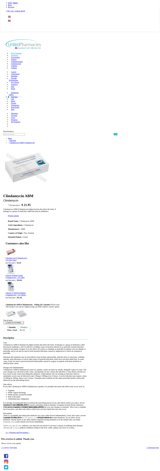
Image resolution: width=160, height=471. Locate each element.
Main (10, 138)
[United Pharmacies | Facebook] (6, 458)
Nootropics (15, 105)
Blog (10, 5)
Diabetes (14, 76)
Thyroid (14, 116)
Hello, (13, 3)
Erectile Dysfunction (13, 79)
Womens (14, 120)
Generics (14, 84)
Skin (12, 109)
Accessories (15, 57)
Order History (8, 444)
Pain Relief (15, 107)
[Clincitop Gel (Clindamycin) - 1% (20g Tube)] (11, 252)
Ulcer (13, 118)
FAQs (5, 423)
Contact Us (7, 434)
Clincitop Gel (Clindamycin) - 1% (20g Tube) (17, 259)
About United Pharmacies (12, 426)
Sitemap (6, 432)
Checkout (6, 450)
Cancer (13, 72)
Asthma (14, 68)
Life (12, 99)
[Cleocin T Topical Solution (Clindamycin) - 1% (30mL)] (11, 286)
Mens (13, 101)
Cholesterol (15, 74)
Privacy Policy (8, 430)
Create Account (13, 30)
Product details (13, 216)
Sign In (12, 25)
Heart (13, 89)
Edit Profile (7, 440)
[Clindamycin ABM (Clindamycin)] (11, 313)
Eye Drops (15, 82)
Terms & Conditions (10, 428)
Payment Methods (10, 421)
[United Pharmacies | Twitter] (6, 469)
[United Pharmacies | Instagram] (6, 464)
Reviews (11, 7)
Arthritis (14, 66)
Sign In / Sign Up (9, 438)
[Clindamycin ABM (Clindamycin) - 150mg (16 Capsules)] (22, 313)
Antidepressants (17, 62)
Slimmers (14, 113)
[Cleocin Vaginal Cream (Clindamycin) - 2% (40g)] (11, 269)
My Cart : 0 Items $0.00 (16, 11)
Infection (14, 97)
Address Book (8, 442)
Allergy (14, 59)
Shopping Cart (8, 448)
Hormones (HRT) (14, 94)
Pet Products (15, 122)
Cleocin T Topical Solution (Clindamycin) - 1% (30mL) (16, 294)
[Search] (115, 134)
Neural (13, 103)
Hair (12, 87)
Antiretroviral (16, 64)
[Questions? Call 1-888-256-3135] (23, 44)
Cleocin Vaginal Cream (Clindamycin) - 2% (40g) (15, 276)
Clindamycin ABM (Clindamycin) (22, 143)
